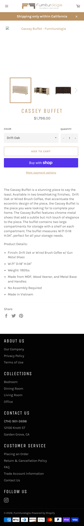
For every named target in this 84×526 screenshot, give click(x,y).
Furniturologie (22, 513)
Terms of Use (13, 362)
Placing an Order (16, 454)
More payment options (41, 172)
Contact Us (12, 480)
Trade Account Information (24, 473)
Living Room (13, 395)
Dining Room (13, 388)
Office (8, 402)
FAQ (7, 467)
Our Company (14, 349)
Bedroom (11, 382)
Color (7, 129)
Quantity (66, 129)
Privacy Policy (14, 356)
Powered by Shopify (43, 513)
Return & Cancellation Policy (25, 461)
